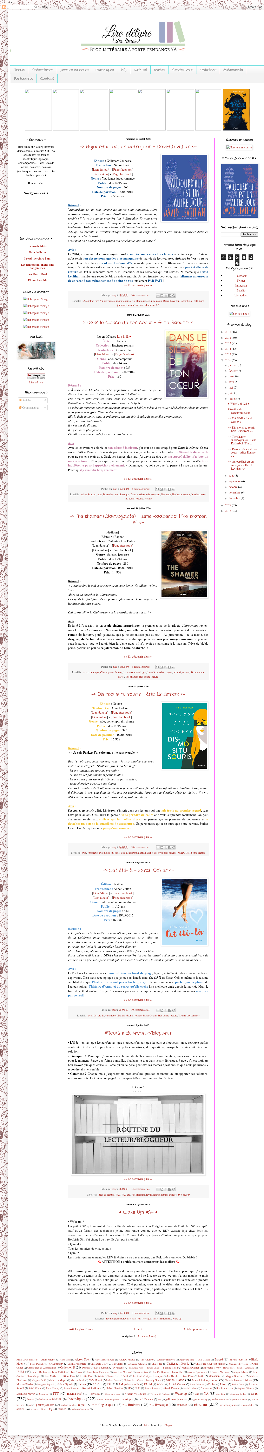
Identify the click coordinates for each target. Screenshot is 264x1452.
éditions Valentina (80, 1409)
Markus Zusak (78, 1380)
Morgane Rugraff (45, 1384)
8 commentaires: (141, 666)
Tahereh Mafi (74, 1394)
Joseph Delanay (241, 1371)
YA (157, 305)
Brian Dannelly (37, 1363)
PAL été (126, 1194)
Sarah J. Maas (190, 1388)
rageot (169, 672)
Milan (248, 1380)
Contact (47, 78)
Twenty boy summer (188, 1015)
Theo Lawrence (112, 1393)
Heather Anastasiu (245, 1367)
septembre (235, 481)
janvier (233, 365)
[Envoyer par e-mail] (158, 296)
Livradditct (241, 295)
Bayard (218, 1359)
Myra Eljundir (65, 1384)
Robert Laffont (91, 1388)
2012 (228, 338)
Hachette (166, 494)
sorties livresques (162, 1318)
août (232, 475)
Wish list (140, 70)
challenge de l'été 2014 (50, 1399)
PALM (148, 1384)
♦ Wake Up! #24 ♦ (138, 1212)
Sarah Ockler (150, 1015)
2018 (228, 511)
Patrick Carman (177, 1384)
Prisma (223, 1384)
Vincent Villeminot (135, 1394)
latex (147, 1425)
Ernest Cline (153, 1367)
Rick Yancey (53, 1388)
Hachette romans (181, 494)
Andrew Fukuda (127, 1359)
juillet (232, 399)
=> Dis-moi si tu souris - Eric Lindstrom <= (138, 694)
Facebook (241, 276)
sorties (20, 1409)
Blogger (168, 1425)
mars (232, 376)
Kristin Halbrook (106, 1376)
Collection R (67, 1367)
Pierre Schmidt (197, 1384)
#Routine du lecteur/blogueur (138, 1033)
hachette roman (220, 1399)
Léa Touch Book (37, 274)
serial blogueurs (228, 1405)
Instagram (241, 285)
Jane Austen (76, 1371)
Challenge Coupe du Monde (210, 1363)
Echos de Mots (37, 246)
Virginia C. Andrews (160, 1393)
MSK (201, 1376)
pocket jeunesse (45, 1405)
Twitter (241, 280)
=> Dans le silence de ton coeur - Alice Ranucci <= (138, 322)
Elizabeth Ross (136, 1367)
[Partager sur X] (166, 296)
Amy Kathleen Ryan (104, 1359)
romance (182, 1405)
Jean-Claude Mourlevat (98, 1371)
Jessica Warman (220, 1372)
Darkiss (86, 1367)
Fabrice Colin (170, 1367)
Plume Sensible (37, 280)
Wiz (197, 1394)
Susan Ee (43, 1393)
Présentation (42, 70)
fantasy (118, 672)
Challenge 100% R (178, 1363)
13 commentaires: (141, 1189)
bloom (30, 1399)
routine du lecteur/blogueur (175, 1194)
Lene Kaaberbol (155, 672)
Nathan (142, 852)
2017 (228, 505)
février (233, 370)
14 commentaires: (141, 295)
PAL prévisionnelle (129, 1384)
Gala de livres (37, 252)
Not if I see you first (157, 852)
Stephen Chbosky (245, 1388)
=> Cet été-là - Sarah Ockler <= (138, 870)
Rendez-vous (182, 70)
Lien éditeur (100, 169)
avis (132, 301)
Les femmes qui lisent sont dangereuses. (37, 266)
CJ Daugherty (56, 1363)
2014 (228, 349)
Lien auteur (100, 174)
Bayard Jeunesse (238, 1359)
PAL (124, 70)
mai (231, 387)
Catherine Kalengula (137, 1363)
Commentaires (30, 407)
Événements (233, 70)
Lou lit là (122, 336)
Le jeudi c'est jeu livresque (148, 1376)
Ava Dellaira (204, 1359)
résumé (131, 305)
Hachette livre (211, 1367)
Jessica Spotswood (197, 1372)
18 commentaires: (141, 847)
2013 (228, 343)
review (139, 305)
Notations (208, 70)
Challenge (157, 1363)
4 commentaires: (141, 489)
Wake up (176, 1318)
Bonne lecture (110, 494)
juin (231, 393)
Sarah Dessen (171, 1388)
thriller (62, 1409)
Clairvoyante (107, 672)
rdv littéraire (138, 1194)
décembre (235, 498)
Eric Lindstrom (129, 852)
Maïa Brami (95, 1380)
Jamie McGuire (59, 1371)
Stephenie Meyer (25, 1394)
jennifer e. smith (240, 1399)
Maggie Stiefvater (235, 1376)
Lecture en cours (74, 70)
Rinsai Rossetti (71, 1388)
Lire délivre (36, 382)
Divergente (119, 1367)
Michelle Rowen (233, 1380)
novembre (235, 492)
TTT (56, 1393)
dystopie (128, 1399)
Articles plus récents (81, 1329)
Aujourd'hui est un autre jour (114, 301)
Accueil (19, 70)
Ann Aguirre (146, 1359)
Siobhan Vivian (224, 1388)
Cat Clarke (118, 1363)
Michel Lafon (175, 1379)
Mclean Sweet (113, 1380)
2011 (228, 332)
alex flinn (220, 1393)
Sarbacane (206, 1388)
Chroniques (104, 70)
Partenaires (23, 78)
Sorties (159, 70)
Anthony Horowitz (166, 1359)
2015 (228, 354)
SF (129, 1388)
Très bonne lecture (148, 676)
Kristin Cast (86, 1376)
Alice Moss (65, 1359)
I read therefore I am (37, 258)
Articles (26, 400)
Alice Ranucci (88, 494)
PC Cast (161, 1384)
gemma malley (200, 1399)
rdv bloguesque (114, 1318)
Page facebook (122, 169)
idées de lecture (106, 1194)
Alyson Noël (82, 1359)
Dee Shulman (101, 1367)
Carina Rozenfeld (77, 1363)
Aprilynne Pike (186, 1359)
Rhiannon (149, 305)
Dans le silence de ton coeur (145, 494)
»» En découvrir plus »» (138, 285)
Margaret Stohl (39, 1380)
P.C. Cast (98, 1384)
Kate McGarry (52, 1376)
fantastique (186, 301)
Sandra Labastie (152, 1388)
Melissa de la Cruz (133, 1380)
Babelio (241, 290)
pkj (30, 1404)
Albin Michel (48, 1359)
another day (92, 301)
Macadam (214, 1376)
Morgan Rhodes (24, 1384)
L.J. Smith (123, 1376)
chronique (141, 301)
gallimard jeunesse (176, 1399)
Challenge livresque (238, 1363)
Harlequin (228, 1367)
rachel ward (67, 1405)
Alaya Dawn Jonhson (26, 1359)
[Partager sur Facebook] (170, 296)
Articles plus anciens (195, 1329)
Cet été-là (99, 1015)
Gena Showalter (190, 1367)
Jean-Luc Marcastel (122, 1371)
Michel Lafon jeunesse (205, 1380)
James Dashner (40, 1372)
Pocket (212, 1384)
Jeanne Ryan (142, 1371)
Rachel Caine (238, 1384)
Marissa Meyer (58, 1380)
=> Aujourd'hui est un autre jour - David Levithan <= (138, 146)
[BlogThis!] (162, 296)
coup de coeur (154, 301)
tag (51, 1409)
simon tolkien (247, 1404)
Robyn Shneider (114, 1388)
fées (159, 1399)
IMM (20, 1371)
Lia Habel (172, 1376)
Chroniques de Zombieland (41, 1367)
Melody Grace (153, 1380)
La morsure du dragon (135, 672)
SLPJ (137, 1388)
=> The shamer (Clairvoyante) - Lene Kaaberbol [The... (242, 440)
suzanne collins (38, 1409)
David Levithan (171, 301)
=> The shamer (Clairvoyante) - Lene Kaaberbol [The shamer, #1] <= (138, 519)
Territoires (94, 1394)
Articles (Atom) (147, 1336)
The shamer (131, 676)
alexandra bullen (238, 1393)
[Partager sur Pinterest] (174, 296)
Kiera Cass (69, 1376)
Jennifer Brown (160, 1371)
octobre (233, 487)
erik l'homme (146, 1399)
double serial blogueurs (108, 1399)
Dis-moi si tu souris (109, 852)
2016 (228, 360)
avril (232, 382)
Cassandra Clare (99, 1363)
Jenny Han (177, 1372)
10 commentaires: (141, 1009)
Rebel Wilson (35, 1388)
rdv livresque (153, 1194)
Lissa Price (188, 1376)
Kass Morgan (33, 1376)
